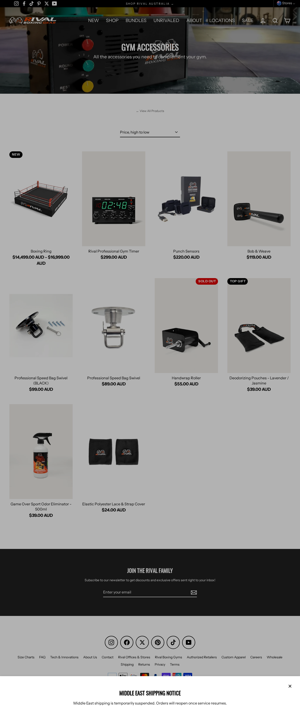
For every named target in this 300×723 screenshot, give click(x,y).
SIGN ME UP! (163, 697)
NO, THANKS (163, 711)
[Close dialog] (295, 591)
